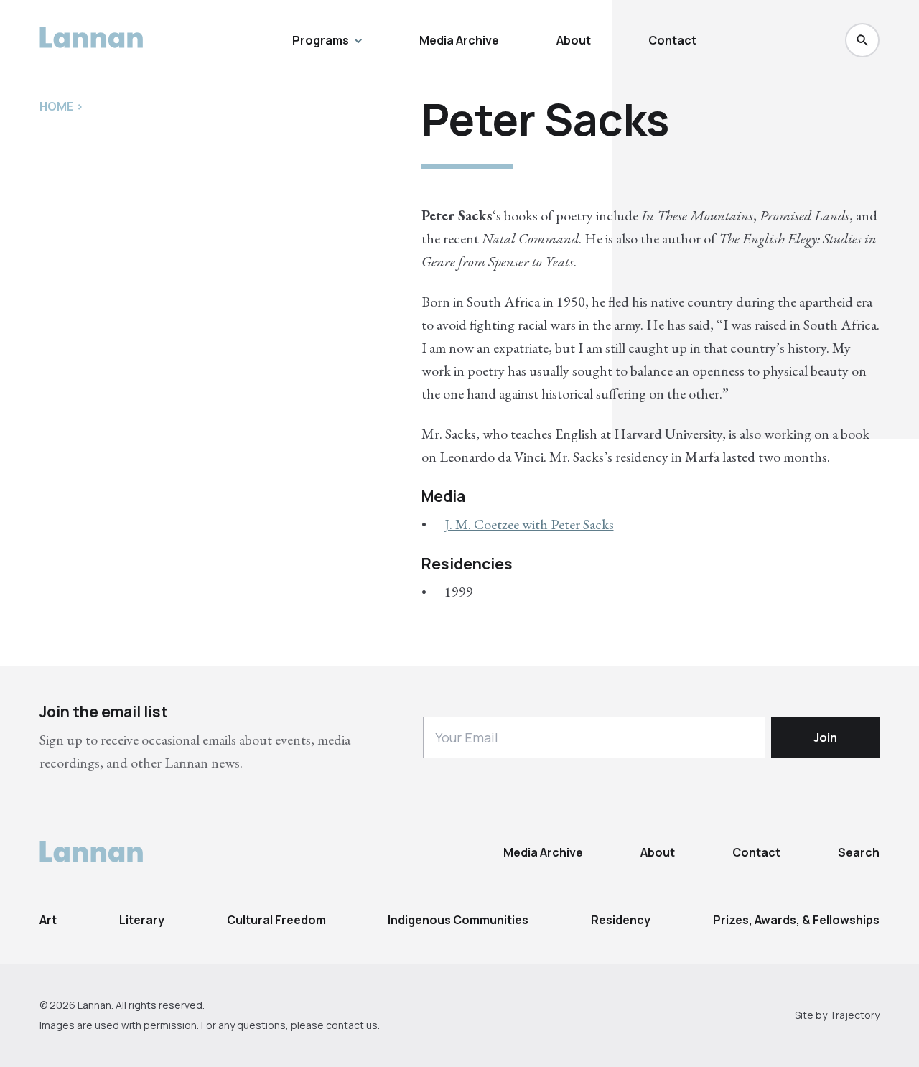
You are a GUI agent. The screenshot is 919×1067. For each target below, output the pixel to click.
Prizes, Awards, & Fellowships (796, 920)
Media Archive (459, 40)
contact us (352, 1025)
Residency (620, 920)
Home (56, 106)
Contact (672, 40)
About (573, 40)
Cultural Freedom (276, 920)
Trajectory (854, 1015)
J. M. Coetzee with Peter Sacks (529, 524)
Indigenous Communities (458, 920)
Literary (141, 920)
